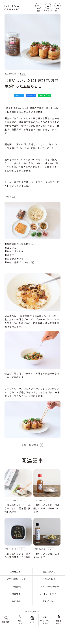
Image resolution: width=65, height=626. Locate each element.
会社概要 (16, 593)
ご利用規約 (16, 586)
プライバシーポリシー (48, 586)
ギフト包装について (16, 579)
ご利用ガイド (16, 571)
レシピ (23, 73)
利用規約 (16, 601)
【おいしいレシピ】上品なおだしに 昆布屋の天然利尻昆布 (18, 508)
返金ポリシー (49, 601)
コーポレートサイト (48, 593)
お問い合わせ (49, 579)
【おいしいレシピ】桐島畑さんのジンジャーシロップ (46, 508)
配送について (49, 571)
